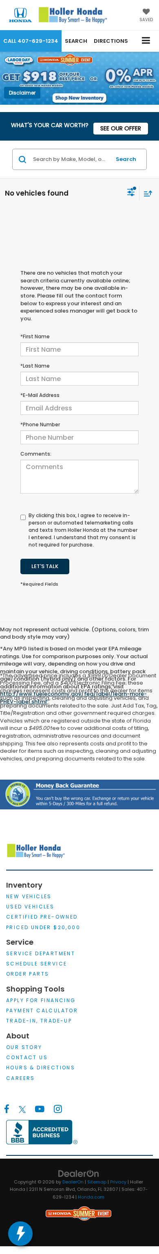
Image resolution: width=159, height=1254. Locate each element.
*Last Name (35, 365)
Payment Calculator (42, 1010)
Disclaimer (22, 92)
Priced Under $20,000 (43, 927)
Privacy (118, 1182)
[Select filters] (131, 193)
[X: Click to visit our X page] (22, 1110)
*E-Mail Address (40, 395)
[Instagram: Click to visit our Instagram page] (58, 1110)
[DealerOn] (78, 1173)
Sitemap (96, 1182)
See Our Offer (120, 128)
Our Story (24, 1047)
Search (126, 159)
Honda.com (91, 1197)
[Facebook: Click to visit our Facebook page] (6, 1110)
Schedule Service (36, 963)
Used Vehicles (30, 906)
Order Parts (27, 973)
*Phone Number (40, 424)
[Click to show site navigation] (146, 41)
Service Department (40, 953)
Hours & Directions (40, 1067)
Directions (111, 41)
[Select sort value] (145, 193)
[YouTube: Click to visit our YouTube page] (39, 1110)
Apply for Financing (41, 1000)
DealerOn (73, 1182)
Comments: (35, 453)
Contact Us (27, 1057)
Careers (20, 1078)
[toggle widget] (20, 1233)
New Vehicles (29, 896)
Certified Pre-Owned (42, 916)
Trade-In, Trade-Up (39, 1020)
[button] (31, 41)
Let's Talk (44, 566)
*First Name (35, 336)
